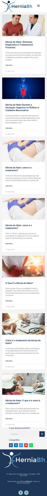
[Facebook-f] (20, 492)
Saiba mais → (9, 65)
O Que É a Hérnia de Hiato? (19, 283)
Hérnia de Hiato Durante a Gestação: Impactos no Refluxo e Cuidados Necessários (22, 107)
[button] (38, 5)
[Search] (42, 434)
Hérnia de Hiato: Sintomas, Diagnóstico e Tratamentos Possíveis (19, 45)
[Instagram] (26, 492)
